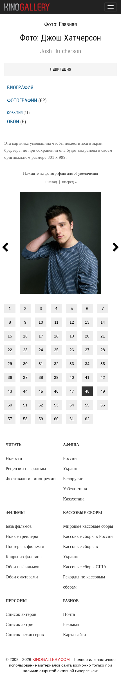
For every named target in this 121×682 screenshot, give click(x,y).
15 (10, 336)
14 (102, 322)
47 (72, 391)
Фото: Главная (60, 24)
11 (56, 322)
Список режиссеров (25, 634)
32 (56, 363)
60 (56, 419)
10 (41, 322)
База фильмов (19, 526)
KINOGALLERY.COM (51, 659)
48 (87, 391)
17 (41, 336)
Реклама (71, 624)
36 (10, 377)
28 (102, 350)
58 (25, 419)
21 (102, 336)
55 (87, 405)
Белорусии (73, 478)
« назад (50, 182)
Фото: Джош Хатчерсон (60, 38)
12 (72, 322)
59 (41, 419)
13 (87, 322)
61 (72, 419)
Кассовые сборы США (85, 566)
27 (87, 350)
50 (10, 405)
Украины (71, 468)
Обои (13, 122)
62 (87, 419)
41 (87, 377)
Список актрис (20, 624)
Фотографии (22, 101)
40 (72, 377)
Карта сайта (74, 634)
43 (10, 391)
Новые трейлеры (22, 536)
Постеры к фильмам (25, 546)
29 (10, 363)
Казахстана (73, 499)
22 (10, 350)
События (15, 113)
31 (41, 363)
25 (56, 350)
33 (72, 363)
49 (102, 391)
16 (25, 336)
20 (87, 336)
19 (72, 336)
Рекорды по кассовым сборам (84, 581)
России (70, 458)
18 (56, 336)
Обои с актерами (22, 576)
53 (56, 405)
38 (41, 377)
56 (102, 405)
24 (41, 350)
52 (41, 405)
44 (25, 391)
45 (41, 391)
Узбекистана (75, 488)
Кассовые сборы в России (88, 536)
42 (102, 377)
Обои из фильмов (22, 566)
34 (87, 363)
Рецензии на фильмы (26, 468)
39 (56, 377)
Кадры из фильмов (24, 556)
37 (25, 377)
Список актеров (21, 614)
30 (25, 363)
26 (72, 350)
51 (25, 405)
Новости (14, 458)
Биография (20, 88)
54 (72, 405)
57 (10, 419)
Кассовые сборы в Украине (80, 551)
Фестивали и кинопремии (31, 478)
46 (56, 391)
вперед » (69, 182)
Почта (69, 614)
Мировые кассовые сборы (88, 526)
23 (25, 350)
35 (102, 363)
